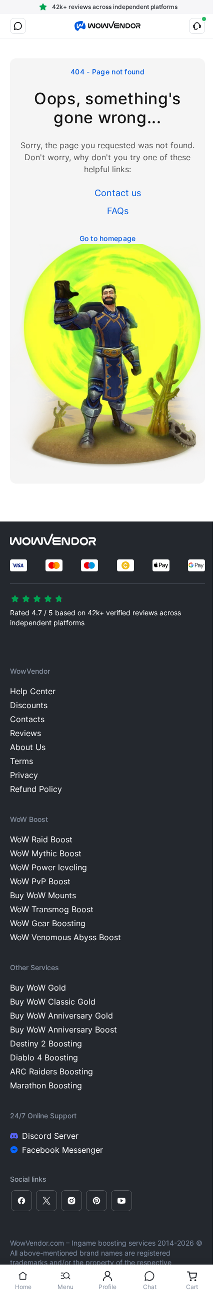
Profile (107, 1287)
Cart (192, 1287)
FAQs (117, 211)
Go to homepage (108, 238)
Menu (66, 1287)
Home (23, 1287)
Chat (149, 1287)
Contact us (117, 193)
